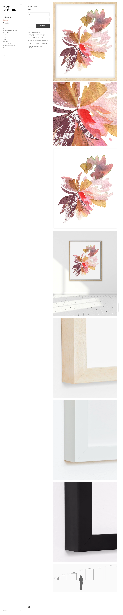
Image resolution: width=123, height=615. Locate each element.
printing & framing (35, 46)
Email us (31, 47)
